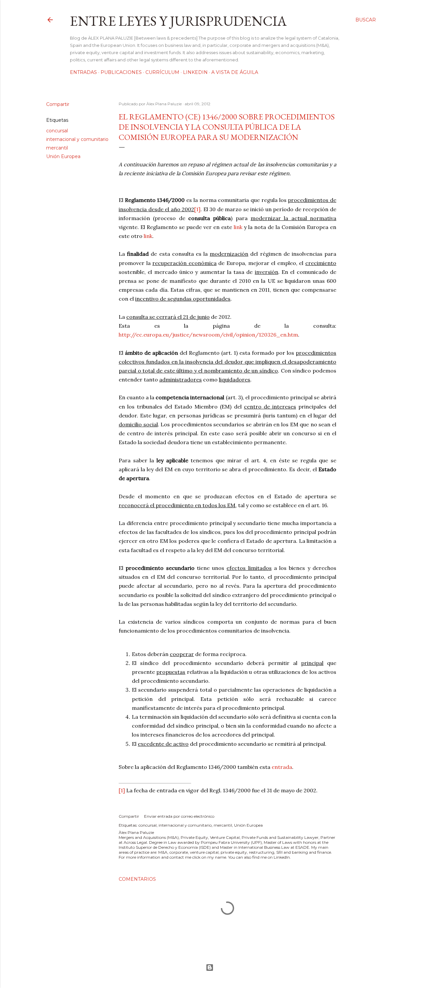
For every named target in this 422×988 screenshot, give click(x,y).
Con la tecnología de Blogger (211, 968)
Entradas (83, 72)
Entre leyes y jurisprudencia (178, 21)
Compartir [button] (57, 104)
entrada (282, 767)
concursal (57, 131)
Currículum (162, 72)
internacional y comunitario (77, 139)
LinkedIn (195, 72)
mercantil (57, 148)
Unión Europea (63, 156)
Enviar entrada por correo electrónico (179, 816)
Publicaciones (121, 72)
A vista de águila (234, 72)
